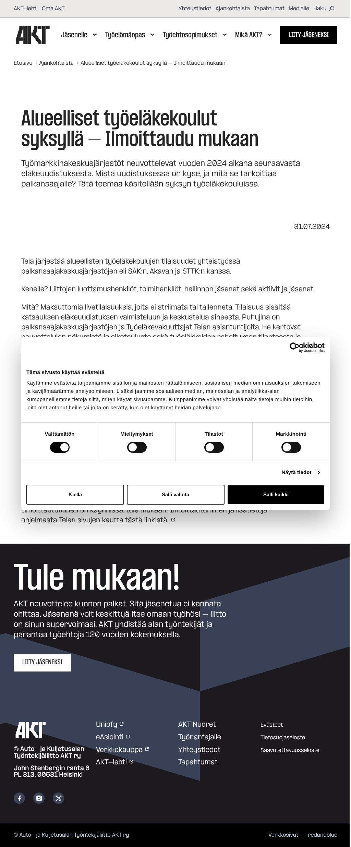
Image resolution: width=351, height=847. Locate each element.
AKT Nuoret (197, 725)
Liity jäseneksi (309, 35)
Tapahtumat (269, 8)
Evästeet (272, 725)
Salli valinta (175, 494)
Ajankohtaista (233, 8)
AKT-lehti (26, 8)
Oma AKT (53, 8)
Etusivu (23, 63)
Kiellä (75, 494)
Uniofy (106, 725)
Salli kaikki (276, 494)
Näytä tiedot (297, 472)
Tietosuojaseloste (283, 737)
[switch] (137, 447)
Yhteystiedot (195, 8)
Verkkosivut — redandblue (302, 835)
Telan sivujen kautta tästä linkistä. (114, 520)
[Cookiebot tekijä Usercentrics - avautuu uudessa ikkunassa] (295, 347)
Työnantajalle (199, 737)
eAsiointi (109, 737)
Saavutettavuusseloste (290, 750)
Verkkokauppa (119, 750)
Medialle (299, 8)
